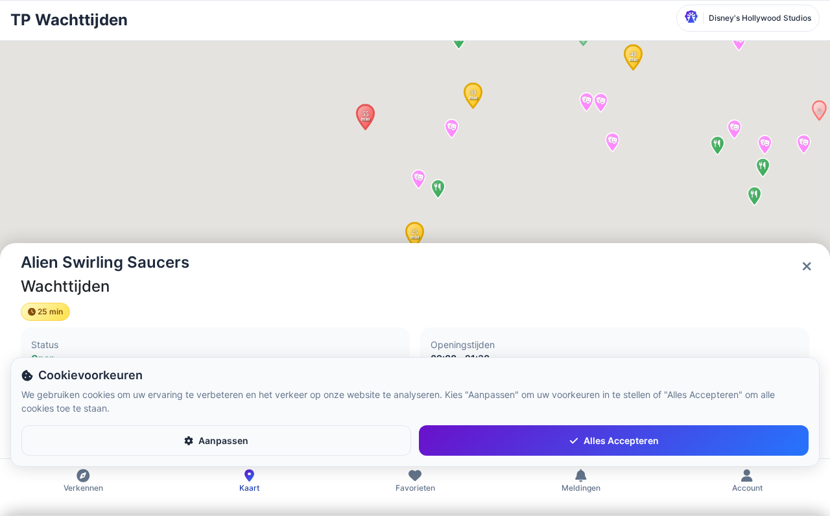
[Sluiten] (807, 266)
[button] (365, 117)
